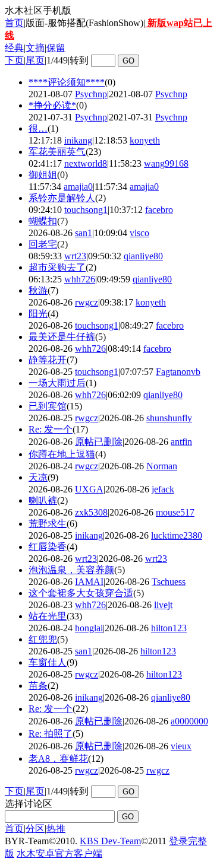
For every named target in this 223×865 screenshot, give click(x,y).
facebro (159, 210)
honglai (89, 628)
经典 (14, 48)
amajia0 (78, 187)
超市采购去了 (57, 267)
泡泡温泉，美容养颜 (71, 570)
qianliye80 (143, 256)
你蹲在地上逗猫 (62, 454)
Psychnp (91, 94)
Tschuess (169, 582)
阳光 (38, 314)
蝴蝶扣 (43, 221)
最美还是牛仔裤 (62, 337)
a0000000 (189, 721)
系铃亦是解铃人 (62, 198)
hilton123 (169, 628)
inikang (78, 140)
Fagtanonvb (178, 372)
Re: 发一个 (51, 429)
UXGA (89, 489)
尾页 (35, 60)
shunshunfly (169, 418)
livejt (163, 605)
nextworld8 (85, 163)
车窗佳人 (48, 662)
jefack (163, 489)
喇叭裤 (43, 500)
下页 (14, 60)
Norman (161, 466)
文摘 (35, 48)
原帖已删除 (99, 442)
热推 (55, 828)
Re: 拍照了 (51, 734)
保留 (55, 48)
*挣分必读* (52, 105)
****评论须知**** (67, 82)
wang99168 (166, 163)
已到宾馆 (48, 406)
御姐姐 (43, 175)
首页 (14, 23)
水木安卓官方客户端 (59, 853)
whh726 (79, 279)
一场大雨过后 (57, 383)
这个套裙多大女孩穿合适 (81, 593)
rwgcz (86, 302)
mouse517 (175, 512)
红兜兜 (43, 639)
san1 (83, 233)
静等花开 (48, 360)
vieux (181, 746)
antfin (181, 442)
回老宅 (43, 244)
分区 (35, 828)
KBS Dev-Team (110, 841)
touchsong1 (86, 210)
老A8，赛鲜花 (58, 758)
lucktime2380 (176, 535)
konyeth (145, 140)
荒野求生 (48, 524)
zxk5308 (91, 512)
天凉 (38, 477)
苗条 (38, 685)
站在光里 (48, 616)
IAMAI (89, 582)
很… (38, 128)
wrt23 (75, 256)
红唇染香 (48, 547)
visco (139, 233)
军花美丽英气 (57, 152)
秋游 (38, 290)
